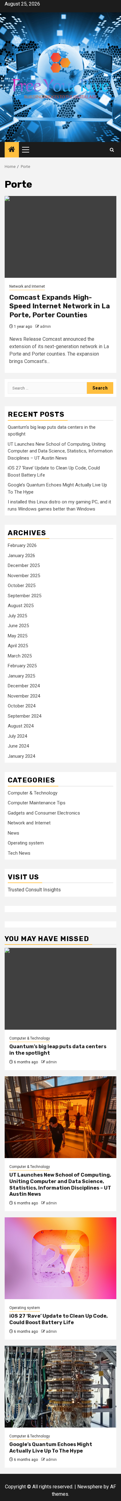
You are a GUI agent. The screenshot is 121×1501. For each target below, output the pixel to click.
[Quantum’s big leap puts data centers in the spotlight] (60, 989)
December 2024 (24, 686)
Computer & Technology (32, 793)
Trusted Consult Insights (34, 890)
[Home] (11, 150)
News (13, 833)
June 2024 (18, 746)
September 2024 (24, 716)
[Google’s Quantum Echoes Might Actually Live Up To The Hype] (60, 1387)
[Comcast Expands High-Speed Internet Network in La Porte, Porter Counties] (60, 237)
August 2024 (21, 726)
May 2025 (17, 636)
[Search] (112, 150)
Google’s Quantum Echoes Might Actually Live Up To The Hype (50, 1447)
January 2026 (21, 555)
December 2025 (24, 565)
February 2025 (22, 666)
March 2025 (20, 656)
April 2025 (18, 645)
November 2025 (24, 575)
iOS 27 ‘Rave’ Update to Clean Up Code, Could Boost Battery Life (58, 1319)
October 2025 (21, 585)
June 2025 (18, 625)
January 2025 (21, 676)
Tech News (19, 853)
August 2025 (21, 605)
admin (45, 326)
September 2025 (24, 595)
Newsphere (89, 1487)
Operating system (26, 843)
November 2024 (24, 696)
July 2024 (17, 736)
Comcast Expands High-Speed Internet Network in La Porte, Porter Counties (59, 306)
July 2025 (17, 616)
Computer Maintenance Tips (36, 803)
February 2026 (22, 545)
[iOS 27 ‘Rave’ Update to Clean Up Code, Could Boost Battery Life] (60, 1258)
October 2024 (21, 706)
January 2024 (21, 756)
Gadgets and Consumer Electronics (44, 813)
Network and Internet (27, 286)
